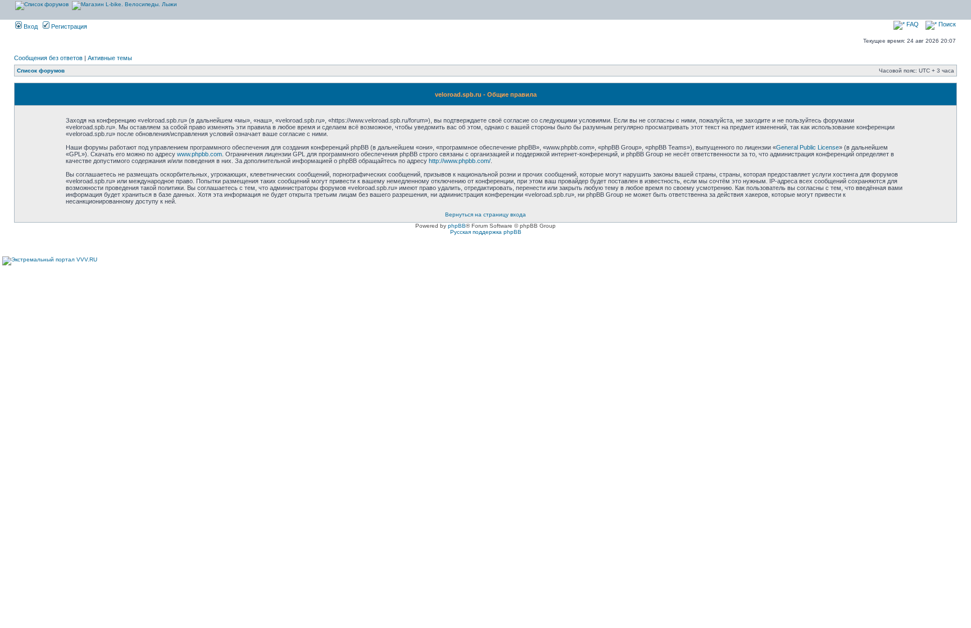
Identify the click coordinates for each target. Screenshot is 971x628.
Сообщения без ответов (48, 58)
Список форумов (41, 70)
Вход (30, 26)
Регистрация (68, 26)
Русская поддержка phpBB (485, 232)
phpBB (457, 226)
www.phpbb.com (199, 154)
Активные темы (110, 58)
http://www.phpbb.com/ (460, 160)
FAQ (912, 24)
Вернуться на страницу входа (485, 214)
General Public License (807, 147)
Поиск (946, 24)
